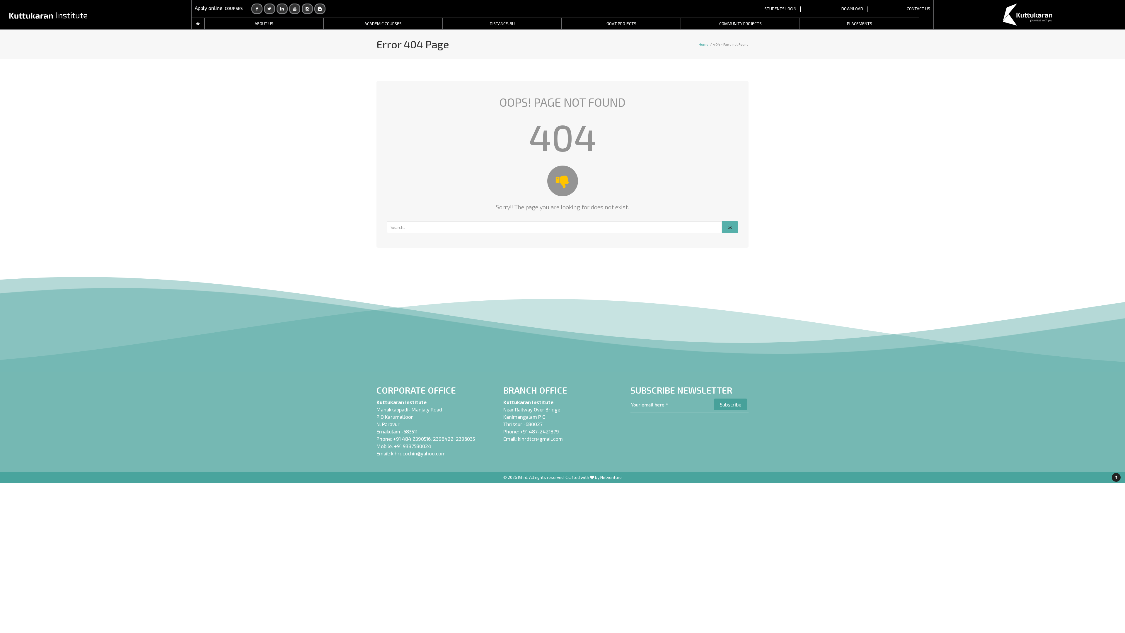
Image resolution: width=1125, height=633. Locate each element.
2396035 (465, 439)
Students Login (780, 8)
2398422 (443, 439)
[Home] (198, 24)
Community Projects (740, 23)
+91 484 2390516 (412, 439)
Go (730, 227)
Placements (859, 23)
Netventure (611, 477)
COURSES (234, 8)
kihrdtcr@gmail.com (540, 439)
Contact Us (918, 8)
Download (852, 8)
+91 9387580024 (412, 446)
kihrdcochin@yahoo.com (418, 453)
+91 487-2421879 (539, 431)
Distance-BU (502, 23)
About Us (264, 23)
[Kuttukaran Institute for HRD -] (48, 14)
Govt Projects (621, 23)
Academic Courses (383, 23)
